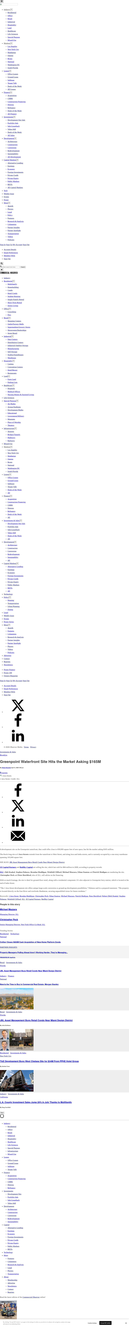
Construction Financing (17, 102)
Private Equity (13, 178)
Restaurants (12, 373)
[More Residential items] (13, 281)
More (6, 203)
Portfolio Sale (13, 123)
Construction (12, 145)
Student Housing (14, 296)
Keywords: (4, 896)
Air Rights (12, 404)
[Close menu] (1, 269)
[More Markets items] (11, 43)
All (9, 493)
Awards (10, 206)
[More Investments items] (14, 117)
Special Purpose (14, 37)
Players (10, 209)
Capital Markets (10, 160)
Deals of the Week (15, 86)
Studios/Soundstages (15, 355)
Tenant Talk (12, 83)
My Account (17, 245)
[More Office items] (10, 309)
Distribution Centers (15, 342)
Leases (6, 71)
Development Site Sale (16, 120)
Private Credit (13, 175)
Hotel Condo (12, 293)
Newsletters (8, 665)
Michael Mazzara (67, 896)
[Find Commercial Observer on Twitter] (18, 712)
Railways (11, 441)
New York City (13, 49)
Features (11, 218)
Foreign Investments (15, 172)
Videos (10, 237)
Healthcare (12, 31)
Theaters (11, 425)
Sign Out (26, 245)
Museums (11, 419)
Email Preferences (11, 253)
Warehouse (12, 358)
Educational (12, 413)
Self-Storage (12, 352)
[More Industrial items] (12, 336)
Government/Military (16, 416)
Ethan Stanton (54, 896)
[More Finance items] (11, 92)
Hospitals (11, 388)
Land (9, 28)
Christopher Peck (41, 896)
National (11, 62)
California (4, 1097)
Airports (11, 431)
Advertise (7, 656)
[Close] (126, 1323)
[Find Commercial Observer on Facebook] (18, 727)
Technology (8, 594)
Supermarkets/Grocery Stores (19, 327)
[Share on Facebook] (18, 797)
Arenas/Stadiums (14, 407)
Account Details (10, 250)
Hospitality (12, 25)
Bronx (10, 59)
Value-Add (12, 129)
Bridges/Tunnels (14, 435)
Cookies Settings (92, 1323)
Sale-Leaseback (14, 126)
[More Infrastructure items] (15, 428)
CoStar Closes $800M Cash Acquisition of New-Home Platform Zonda (30, 942)
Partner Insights (14, 227)
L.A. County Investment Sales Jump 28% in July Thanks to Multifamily (36, 1102)
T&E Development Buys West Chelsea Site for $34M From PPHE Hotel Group (39, 1061)
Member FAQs (9, 256)
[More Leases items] (10, 71)
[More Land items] (9, 376)
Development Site (14, 1194)
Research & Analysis (16, 221)
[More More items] (9, 203)
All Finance (12, 114)
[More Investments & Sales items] (21, 520)
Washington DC (14, 65)
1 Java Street (14, 896)
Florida (3, 966)
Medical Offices (14, 392)
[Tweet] (18, 812)
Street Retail (12, 333)
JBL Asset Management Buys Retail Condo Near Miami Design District (37, 862)
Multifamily (12, 284)
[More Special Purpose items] (17, 401)
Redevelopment (14, 151)
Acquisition (12, 96)
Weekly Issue (9, 194)
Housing (11, 600)
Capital (6, 1225)
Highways (11, 438)
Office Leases (13, 74)
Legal (10, 212)
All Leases (12, 89)
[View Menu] (1, 1)
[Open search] (1, 263)
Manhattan (12, 53)
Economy (11, 169)
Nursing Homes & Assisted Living (21, 395)
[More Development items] (15, 138)
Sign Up (9, 245)
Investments (8, 117)
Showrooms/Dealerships (17, 330)
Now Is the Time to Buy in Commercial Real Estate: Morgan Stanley (29, 984)
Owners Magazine (11, 676)
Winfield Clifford (14, 899)
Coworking (12, 312)
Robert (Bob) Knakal (110, 896)
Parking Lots (12, 382)
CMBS (10, 99)
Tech (5, 191)
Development (9, 138)
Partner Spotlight (14, 231)
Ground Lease (13, 77)
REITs (10, 185)
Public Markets (13, 181)
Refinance (11, 108)
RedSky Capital (26, 867)
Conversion (12, 148)
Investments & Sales (12, 521)
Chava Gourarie (6, 768)
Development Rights (15, 410)
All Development (14, 157)
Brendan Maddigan (27, 896)
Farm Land (12, 379)
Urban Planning (14, 606)
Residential (12, 13)
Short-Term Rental (15, 303)
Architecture (12, 142)
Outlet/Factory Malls (16, 324)
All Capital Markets (15, 188)
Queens (10, 56)
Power (6, 200)
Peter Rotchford (95, 896)
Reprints (7, 662)
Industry (7, 278)
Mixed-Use (12, 40)
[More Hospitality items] (13, 361)
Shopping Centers (14, 321)
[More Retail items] (9, 318)
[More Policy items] (10, 597)
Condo (10, 290)
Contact (7, 659)
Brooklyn (3, 755)
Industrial (11, 22)
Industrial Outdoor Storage (18, 346)
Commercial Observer (31, 1297)
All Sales (11, 135)
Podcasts (11, 240)
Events (6, 197)
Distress (11, 105)
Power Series (9, 622)
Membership (12, 1280)
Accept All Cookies (105, 1323)
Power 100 (8, 673)
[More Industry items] (11, 9)
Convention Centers (15, 367)
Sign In (3, 245)
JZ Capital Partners (8, 867)
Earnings (11, 166)
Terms (26, 747)
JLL (1, 872)
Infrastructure (9, 428)
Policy (10, 215)
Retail (10, 19)
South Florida (13, 68)
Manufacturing (13, 349)
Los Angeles (12, 46)
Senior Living (13, 306)
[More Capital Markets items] (17, 160)
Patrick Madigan (81, 896)
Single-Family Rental (16, 300)
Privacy (33, 747)
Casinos (11, 364)
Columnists (12, 224)
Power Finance (9, 670)
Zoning (10, 610)
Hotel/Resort (12, 370)
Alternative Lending (15, 163)
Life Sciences (13, 34)
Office (10, 16)
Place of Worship (14, 422)
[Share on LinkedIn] (18, 827)
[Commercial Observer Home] (9, 5)
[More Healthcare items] (13, 385)
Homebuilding (13, 287)
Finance (7, 92)
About (6, 1277)
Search (23, 267)
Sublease (11, 80)
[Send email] (18, 842)
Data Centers (12, 339)
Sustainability (13, 154)
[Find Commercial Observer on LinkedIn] (18, 742)
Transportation (13, 234)
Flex (9, 315)
